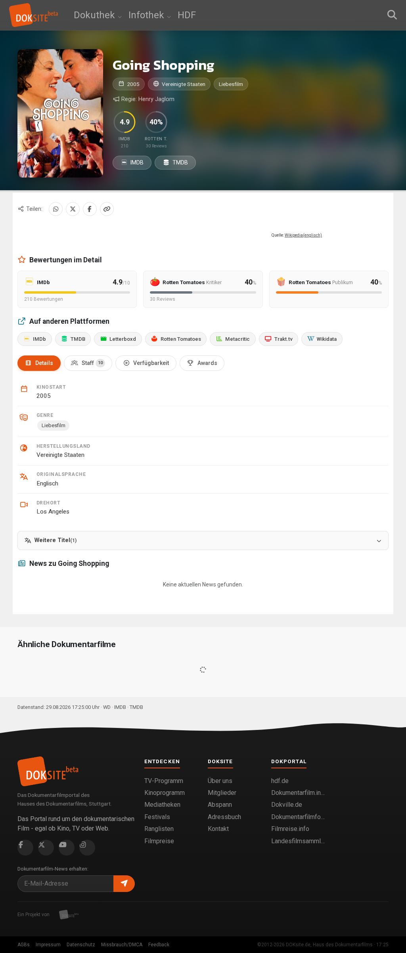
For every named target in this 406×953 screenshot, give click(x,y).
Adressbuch (224, 817)
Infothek (147, 15)
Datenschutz (81, 944)
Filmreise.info (290, 829)
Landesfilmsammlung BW (298, 841)
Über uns (220, 781)
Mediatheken (162, 804)
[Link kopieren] (107, 209)
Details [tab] (44, 363)
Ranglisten (159, 829)
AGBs (23, 944)
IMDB (136, 162)
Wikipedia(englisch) (303, 235)
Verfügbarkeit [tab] (151, 363)
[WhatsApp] (56, 209)
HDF (187, 15)
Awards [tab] (207, 363)
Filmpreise (159, 841)
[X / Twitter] (73, 209)
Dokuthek (95, 15)
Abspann (220, 804)
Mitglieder (222, 792)
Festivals (157, 817)
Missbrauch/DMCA (121, 944)
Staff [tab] (92, 363)
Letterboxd (122, 339)
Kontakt (218, 829)
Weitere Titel (55, 540)
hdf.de (280, 781)
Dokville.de (286, 804)
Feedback (158, 944)
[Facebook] (90, 209)
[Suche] (392, 15)
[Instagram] (87, 848)
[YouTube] (67, 848)
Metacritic (237, 339)
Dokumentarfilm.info (298, 792)
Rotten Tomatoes (181, 339)
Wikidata (327, 339)
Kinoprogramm (164, 792)
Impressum (48, 944)
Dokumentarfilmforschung (298, 817)
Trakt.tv (283, 339)
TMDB (179, 162)
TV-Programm (163, 781)
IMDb (39, 339)
